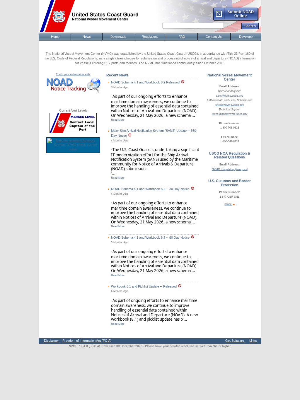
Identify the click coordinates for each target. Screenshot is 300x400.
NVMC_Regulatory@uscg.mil (230, 169)
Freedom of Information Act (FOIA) (87, 340)
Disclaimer (51, 340)
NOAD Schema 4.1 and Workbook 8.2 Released (145, 82)
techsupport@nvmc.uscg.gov (230, 113)
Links (253, 340)
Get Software (234, 340)
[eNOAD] (235, 20)
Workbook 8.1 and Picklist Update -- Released (144, 286)
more (228, 204)
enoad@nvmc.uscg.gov (229, 104)
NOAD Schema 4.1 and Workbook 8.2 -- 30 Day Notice (150, 189)
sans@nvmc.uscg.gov (229, 95)
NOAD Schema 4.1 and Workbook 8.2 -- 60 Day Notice (150, 237)
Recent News (117, 75)
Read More (118, 119)
